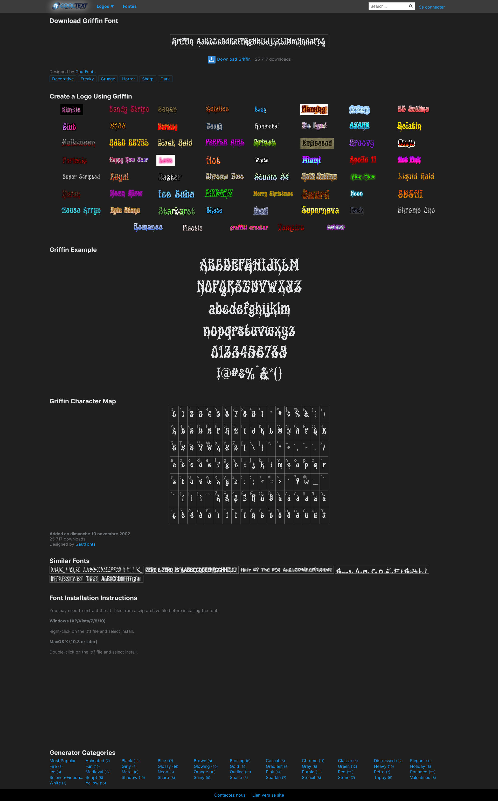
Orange (205, 771)
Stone (346, 777)
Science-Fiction (67, 777)
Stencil (311, 777)
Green (347, 766)
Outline (240, 771)
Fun (93, 766)
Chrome (313, 760)
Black (131, 760)
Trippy (383, 777)
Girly (129, 766)
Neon (166, 771)
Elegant (421, 760)
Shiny (202, 777)
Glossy (168, 766)
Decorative (63, 78)
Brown (203, 760)
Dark (165, 78)
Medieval (98, 771)
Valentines (423, 777)
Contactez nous (229, 795)
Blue (165, 760)
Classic (348, 760)
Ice (55, 771)
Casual (275, 760)
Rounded (422, 771)
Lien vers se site (268, 795)
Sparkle (276, 777)
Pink (274, 771)
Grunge (108, 78)
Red (346, 771)
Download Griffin (233, 59)
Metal (130, 771)
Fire (56, 766)
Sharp (148, 78)
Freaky (87, 78)
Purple (312, 771)
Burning (240, 760)
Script (94, 777)
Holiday (420, 766)
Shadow (133, 777)
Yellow (96, 782)
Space (239, 777)
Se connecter (432, 7)
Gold (238, 766)
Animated (98, 760)
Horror (128, 78)
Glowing (206, 766)
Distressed (388, 760)
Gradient (277, 766)
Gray (309, 766)
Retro (382, 771)
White (58, 782)
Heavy (384, 766)
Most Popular (63, 760)
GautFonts (85, 71)
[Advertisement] (24, 94)
